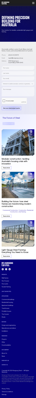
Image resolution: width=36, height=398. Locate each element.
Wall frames (5, 278)
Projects (4, 339)
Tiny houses (5, 314)
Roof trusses (5, 281)
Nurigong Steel (17, 370)
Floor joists (5, 284)
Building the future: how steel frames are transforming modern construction (16, 203)
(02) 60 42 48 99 (13, 55)
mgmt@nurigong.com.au (15, 58)
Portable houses (6, 311)
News (3, 356)
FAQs (3, 342)
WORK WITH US (5, 360)
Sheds (3, 317)
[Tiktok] (10, 269)
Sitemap (4, 394)
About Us (4, 353)
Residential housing (7, 302)
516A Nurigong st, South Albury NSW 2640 (15, 61)
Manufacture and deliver (9, 328)
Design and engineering (9, 325)
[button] (18, 211)
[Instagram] (3, 269)
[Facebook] (6, 269)
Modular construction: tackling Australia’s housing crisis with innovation (15, 161)
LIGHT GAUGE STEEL (6, 291)
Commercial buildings (8, 299)
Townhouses (5, 308)
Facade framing (6, 287)
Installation (5, 331)
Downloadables (6, 345)
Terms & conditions (7, 391)
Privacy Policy (6, 388)
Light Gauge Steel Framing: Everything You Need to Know (15, 251)
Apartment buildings (7, 305)
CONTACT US (5, 364)
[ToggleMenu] (33, 3)
